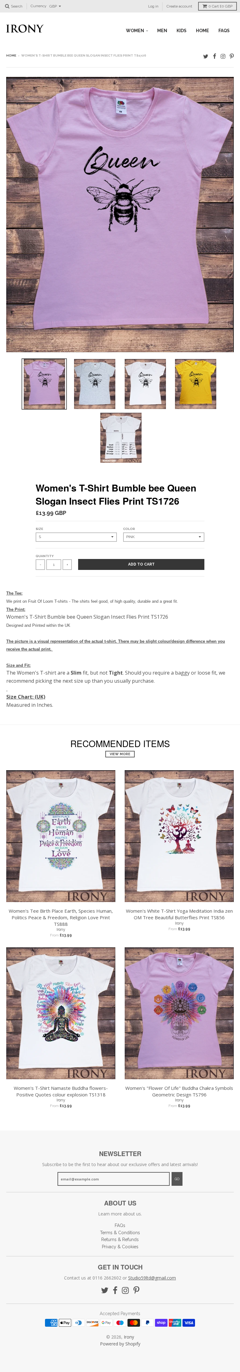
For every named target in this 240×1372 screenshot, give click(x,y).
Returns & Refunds (120, 1239)
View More (120, 754)
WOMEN (135, 30)
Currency (39, 6)
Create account (179, 6)
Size (39, 529)
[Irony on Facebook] (214, 56)
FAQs (224, 30)
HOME (202, 30)
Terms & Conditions (120, 1232)
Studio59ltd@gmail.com (152, 1278)
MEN (162, 30)
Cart (220, 6)
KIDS (182, 30)
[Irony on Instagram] (223, 56)
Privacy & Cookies (120, 1246)
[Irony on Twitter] (205, 56)
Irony (61, 929)
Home (11, 55)
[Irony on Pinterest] (232, 56)
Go (177, 1179)
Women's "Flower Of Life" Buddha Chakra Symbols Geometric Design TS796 (179, 1091)
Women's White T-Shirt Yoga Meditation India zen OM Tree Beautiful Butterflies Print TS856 (179, 914)
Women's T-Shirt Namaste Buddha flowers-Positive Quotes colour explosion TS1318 (61, 1091)
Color (129, 529)
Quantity (45, 556)
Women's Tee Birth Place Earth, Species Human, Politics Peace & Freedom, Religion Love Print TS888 (61, 917)
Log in (153, 6)
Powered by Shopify (120, 1344)
